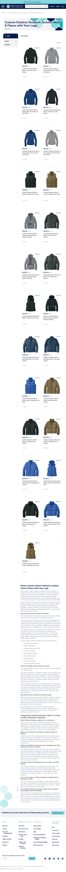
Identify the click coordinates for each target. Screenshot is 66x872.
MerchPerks (56, 842)
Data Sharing (26, 866)
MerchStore (23, 831)
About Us (6, 826)
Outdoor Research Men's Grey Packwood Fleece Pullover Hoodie (29, 235)
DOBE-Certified (7, 839)
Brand (7, 41)
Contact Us (56, 830)
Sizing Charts (3, 866)
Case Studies (38, 828)
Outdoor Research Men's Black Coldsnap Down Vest (30, 193)
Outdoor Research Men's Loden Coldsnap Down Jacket (51, 400)
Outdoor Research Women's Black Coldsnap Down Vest (30, 317)
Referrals (56, 839)
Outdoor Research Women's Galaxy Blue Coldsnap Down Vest (52, 482)
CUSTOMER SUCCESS (56, 822)
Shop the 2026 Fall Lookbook (32, 2)
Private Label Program (23, 842)
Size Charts (56, 845)
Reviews (5, 845)
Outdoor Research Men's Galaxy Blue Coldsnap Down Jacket (30, 482)
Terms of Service (12, 866)
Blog (35, 831)
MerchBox (22, 826)
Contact (52, 6)
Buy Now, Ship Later (23, 835)
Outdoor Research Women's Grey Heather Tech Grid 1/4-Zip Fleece (52, 152)
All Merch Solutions (23, 847)
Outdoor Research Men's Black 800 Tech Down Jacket (51, 235)
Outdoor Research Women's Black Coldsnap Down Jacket (30, 524)
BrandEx (21, 839)
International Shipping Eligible (40, 838)
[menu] (9, 835)
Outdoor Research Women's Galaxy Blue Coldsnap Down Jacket (52, 524)
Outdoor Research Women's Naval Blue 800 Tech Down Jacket (30, 359)
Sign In (58, 6)
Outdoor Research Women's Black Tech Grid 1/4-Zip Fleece (52, 111)
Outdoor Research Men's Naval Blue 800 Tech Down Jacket (51, 359)
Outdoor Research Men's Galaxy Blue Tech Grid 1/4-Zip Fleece (30, 111)
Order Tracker (57, 833)
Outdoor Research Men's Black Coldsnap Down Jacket (29, 441)
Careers (5, 828)
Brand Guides (38, 826)
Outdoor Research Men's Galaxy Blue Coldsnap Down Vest (30, 400)
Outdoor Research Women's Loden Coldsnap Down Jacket (52, 441)
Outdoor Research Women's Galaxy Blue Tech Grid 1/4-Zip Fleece (30, 152)
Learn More (8, 28)
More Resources (39, 845)
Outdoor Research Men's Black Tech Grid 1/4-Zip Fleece (29, 70)
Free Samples (57, 836)
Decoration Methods (40, 834)
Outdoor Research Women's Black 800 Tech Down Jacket (52, 276)
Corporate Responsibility (8, 832)
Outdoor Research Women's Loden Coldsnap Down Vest (30, 564)
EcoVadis (6, 836)
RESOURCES (37, 822)
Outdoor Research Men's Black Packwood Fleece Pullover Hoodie (51, 317)
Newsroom (6, 842)
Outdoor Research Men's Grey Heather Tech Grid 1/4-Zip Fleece (52, 70)
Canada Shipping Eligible (41, 842)
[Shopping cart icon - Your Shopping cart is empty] (63, 8)
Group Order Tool (24, 828)
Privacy (20, 866)
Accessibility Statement (37, 866)
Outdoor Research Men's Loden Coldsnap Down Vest (51, 193)
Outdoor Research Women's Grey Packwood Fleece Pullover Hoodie (30, 276)
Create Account (58, 813)
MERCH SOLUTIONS (25, 822)
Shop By (7, 44)
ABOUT (4, 822)
